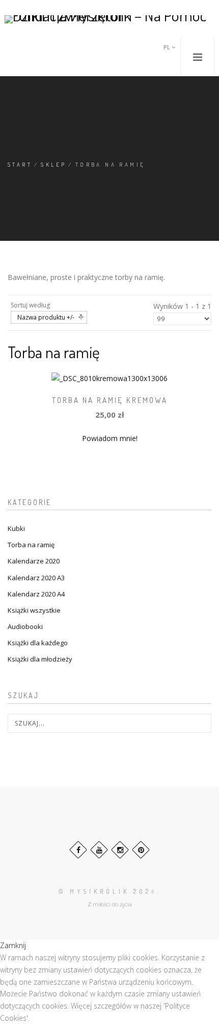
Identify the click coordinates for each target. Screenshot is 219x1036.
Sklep (53, 164)
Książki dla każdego (38, 642)
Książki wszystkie (34, 610)
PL (167, 47)
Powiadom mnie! (110, 438)
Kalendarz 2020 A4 (36, 594)
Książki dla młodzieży (40, 659)
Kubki (16, 528)
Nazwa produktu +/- (45, 317)
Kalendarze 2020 (34, 561)
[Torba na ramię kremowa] (109, 378)
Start (20, 164)
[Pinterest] (140, 849)
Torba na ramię (31, 544)
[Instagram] (120, 849)
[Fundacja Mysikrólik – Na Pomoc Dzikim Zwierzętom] (110, 19)
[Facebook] (78, 849)
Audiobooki (25, 626)
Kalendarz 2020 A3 (36, 577)
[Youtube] (99, 849)
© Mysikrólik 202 (105, 891)
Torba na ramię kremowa (110, 400)
